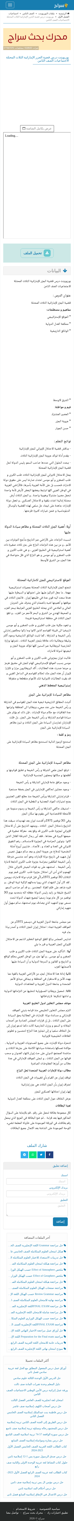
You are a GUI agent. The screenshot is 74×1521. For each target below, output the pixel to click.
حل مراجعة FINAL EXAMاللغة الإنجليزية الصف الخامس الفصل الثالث (36, 1306)
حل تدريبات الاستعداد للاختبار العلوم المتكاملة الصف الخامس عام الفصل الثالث (36, 1257)
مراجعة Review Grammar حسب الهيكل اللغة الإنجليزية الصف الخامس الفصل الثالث (36, 1294)
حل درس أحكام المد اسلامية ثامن (37, 1488)
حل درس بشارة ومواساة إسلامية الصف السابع (37, 1440)
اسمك (64, 1175)
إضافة (60, 1221)
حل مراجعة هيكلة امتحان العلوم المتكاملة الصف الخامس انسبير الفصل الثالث (36, 1263)
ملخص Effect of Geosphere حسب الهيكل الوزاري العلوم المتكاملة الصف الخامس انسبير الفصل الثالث (36, 1275)
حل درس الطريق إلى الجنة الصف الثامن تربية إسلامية (37, 1422)
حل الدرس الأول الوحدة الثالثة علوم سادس (37, 1378)
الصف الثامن (28, 13)
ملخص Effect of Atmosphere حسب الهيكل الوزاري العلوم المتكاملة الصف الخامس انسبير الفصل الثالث (36, 1269)
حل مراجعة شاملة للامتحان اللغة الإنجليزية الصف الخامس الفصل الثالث (36, 1312)
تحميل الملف (33, 253)
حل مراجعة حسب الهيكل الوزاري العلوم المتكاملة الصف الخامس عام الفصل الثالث (36, 1318)
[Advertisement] (37, 94)
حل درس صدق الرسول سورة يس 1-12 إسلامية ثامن (37, 1456)
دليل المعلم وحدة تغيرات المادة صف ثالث (37, 1384)
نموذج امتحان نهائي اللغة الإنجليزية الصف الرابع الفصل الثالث (36, 1348)
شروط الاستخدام (25, 1509)
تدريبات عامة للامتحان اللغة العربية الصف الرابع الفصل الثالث (36, 1342)
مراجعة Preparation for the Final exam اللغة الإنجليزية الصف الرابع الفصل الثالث (36, 1336)
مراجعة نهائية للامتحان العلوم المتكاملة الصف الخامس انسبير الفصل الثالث (36, 1300)
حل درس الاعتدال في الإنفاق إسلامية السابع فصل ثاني (37, 1494)
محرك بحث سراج (33, 1512)
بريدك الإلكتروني (58, 1187)
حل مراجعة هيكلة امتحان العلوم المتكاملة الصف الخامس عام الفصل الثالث (36, 1281)
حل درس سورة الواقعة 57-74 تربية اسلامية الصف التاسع (37, 1434)
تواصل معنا (12, 1512)
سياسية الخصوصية (49, 1509)
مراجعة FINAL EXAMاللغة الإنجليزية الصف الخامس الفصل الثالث (36, 1324)
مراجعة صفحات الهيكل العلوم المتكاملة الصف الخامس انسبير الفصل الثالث (36, 1288)
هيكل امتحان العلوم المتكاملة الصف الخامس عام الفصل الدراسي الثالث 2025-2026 (36, 1251)
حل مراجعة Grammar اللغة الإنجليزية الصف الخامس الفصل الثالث (36, 1245)
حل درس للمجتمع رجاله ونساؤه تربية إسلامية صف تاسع (37, 1428)
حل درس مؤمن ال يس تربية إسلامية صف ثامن (37, 1482)
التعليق (64, 1200)
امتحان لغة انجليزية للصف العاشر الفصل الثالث (37, 1400)
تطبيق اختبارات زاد (57, 1512)
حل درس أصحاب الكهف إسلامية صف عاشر (37, 1406)
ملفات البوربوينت (46, 13)
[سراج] (61, 5)
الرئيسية (63, 13)
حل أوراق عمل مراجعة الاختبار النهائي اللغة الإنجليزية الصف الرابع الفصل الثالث (36, 1330)
